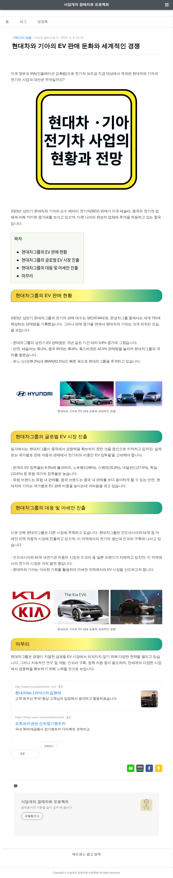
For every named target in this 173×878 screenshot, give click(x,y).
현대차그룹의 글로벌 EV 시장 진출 (50, 260)
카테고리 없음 (22, 37)
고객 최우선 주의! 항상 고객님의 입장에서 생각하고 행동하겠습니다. (66, 698)
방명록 (43, 21)
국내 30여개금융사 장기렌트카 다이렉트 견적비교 (52, 729)
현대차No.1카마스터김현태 (38, 693)
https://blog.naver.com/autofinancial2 (39, 717)
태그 (23, 21)
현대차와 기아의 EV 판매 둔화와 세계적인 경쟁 (76, 45)
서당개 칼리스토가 (46, 37)
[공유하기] (32, 754)
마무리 (27, 276)
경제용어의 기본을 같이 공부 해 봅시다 (46, 807)
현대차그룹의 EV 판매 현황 (44, 252)
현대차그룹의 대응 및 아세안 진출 (50, 268)
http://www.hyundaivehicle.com (35, 686)
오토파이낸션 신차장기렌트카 (40, 723)
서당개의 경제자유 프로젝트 (86, 5)
